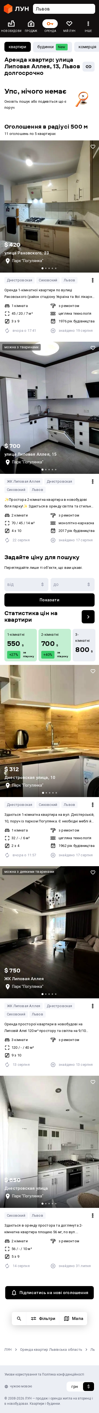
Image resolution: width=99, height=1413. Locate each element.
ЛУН (8, 1349)
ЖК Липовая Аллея (23, 481)
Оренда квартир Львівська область (51, 1349)
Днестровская (19, 280)
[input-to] (73, 584)
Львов (69, 280)
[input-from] (26, 584)
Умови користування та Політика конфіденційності (44, 1374)
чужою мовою (21, 1386)
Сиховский (48, 280)
